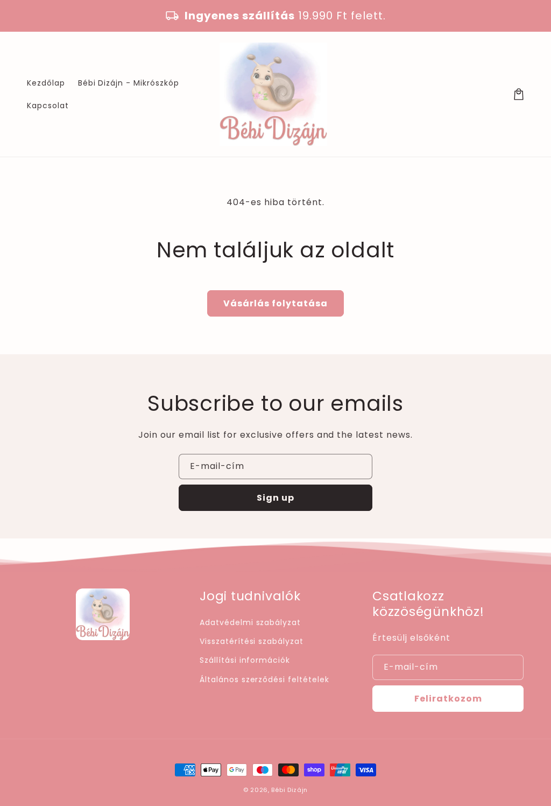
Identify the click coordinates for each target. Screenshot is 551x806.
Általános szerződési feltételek (264, 679)
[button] (519, 94)
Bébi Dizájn (289, 790)
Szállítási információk (245, 660)
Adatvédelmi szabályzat (250, 622)
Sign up (275, 498)
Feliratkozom (448, 698)
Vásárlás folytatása (275, 303)
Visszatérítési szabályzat (251, 641)
